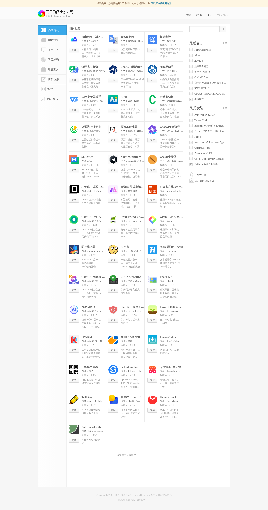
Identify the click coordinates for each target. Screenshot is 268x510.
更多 (224, 43)
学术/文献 (54, 40)
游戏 (50, 89)
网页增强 (53, 59)
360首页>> (222, 15)
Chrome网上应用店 (204, 180)
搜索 (223, 29)
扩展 (199, 15)
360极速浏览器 (55, 14)
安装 (74, 50)
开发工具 (53, 69)
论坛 (209, 15)
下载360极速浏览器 (161, 3)
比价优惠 (53, 79)
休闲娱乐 (52, 98)
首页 (189, 15)
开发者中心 (200, 174)
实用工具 (53, 49)
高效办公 (53, 30)
